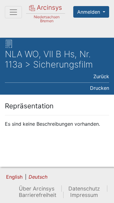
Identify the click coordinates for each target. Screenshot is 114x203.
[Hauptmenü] (13, 12)
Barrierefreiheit (37, 195)
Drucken (99, 88)
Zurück (101, 76)
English (14, 177)
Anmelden (89, 12)
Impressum (84, 195)
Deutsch (38, 177)
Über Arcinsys (36, 188)
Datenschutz (84, 188)
